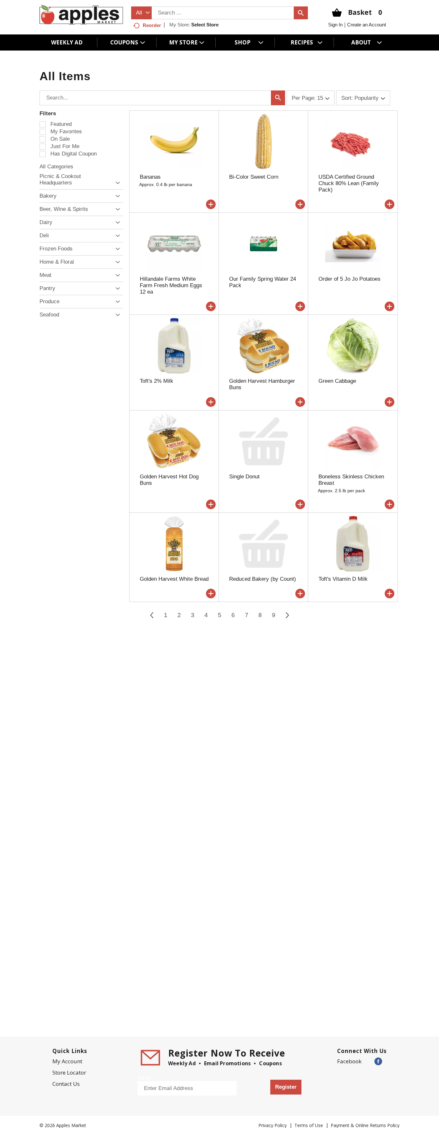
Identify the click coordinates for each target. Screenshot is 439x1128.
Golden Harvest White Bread (174, 579)
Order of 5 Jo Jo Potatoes (349, 279)
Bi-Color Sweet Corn (253, 177)
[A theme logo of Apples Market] (81, 14)
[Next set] (287, 615)
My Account (67, 1061)
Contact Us (66, 1083)
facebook (349, 1061)
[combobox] (141, 12)
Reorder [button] (152, 25)
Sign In (335, 24)
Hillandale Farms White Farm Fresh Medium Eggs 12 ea (171, 285)
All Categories (56, 167)
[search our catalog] (301, 12)
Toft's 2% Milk (156, 381)
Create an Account (366, 24)
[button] (116, 183)
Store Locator (69, 1072)
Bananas (150, 177)
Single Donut (244, 477)
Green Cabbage (337, 381)
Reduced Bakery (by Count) (262, 579)
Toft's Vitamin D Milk (343, 579)
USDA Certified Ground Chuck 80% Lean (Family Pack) (348, 183)
